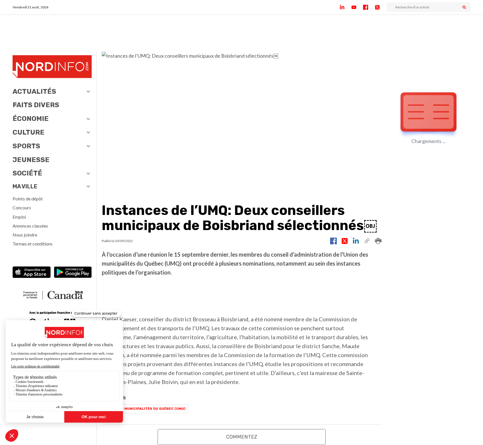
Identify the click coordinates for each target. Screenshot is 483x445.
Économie (31, 119)
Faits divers (36, 105)
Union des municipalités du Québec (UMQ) (145, 409)
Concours (22, 207)
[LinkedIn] (345, 7)
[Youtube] (357, 7)
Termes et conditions (33, 243)
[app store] (31, 272)
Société (27, 173)
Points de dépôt (28, 198)
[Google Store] (73, 272)
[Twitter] (381, 7)
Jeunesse (31, 160)
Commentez (241, 437)
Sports (26, 146)
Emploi (19, 216)
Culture (28, 132)
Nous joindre (25, 234)
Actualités (34, 91)
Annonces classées (30, 225)
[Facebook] (369, 7)
